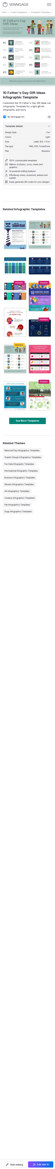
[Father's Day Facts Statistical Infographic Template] (40, 328)
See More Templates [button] (27, 420)
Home (4, 12)
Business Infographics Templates (20, 477)
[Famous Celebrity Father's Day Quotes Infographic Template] (15, 396)
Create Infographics (19, 12)
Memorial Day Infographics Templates (22, 450)
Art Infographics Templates (17, 491)
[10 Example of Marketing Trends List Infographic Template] (40, 297)
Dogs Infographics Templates (18, 511)
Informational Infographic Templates (21, 471)
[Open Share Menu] (49, 117)
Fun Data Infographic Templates (19, 464)
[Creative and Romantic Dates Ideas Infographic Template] (15, 322)
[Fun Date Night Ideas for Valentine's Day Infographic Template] (15, 291)
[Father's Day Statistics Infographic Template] (40, 396)
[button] (14, 1164)
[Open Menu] (49, 4)
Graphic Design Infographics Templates (23, 457)
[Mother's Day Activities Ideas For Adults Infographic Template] (40, 359)
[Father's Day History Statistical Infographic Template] (15, 235)
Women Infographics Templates (19, 484)
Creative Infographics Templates (20, 498)
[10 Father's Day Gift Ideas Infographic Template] (15, 359)
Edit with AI (43, 1164)
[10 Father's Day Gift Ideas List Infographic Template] (40, 235)
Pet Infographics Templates (17, 504)
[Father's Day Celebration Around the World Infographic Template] (40, 265)
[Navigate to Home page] (15, 4)
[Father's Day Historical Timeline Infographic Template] (15, 265)
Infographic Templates (40, 12)
